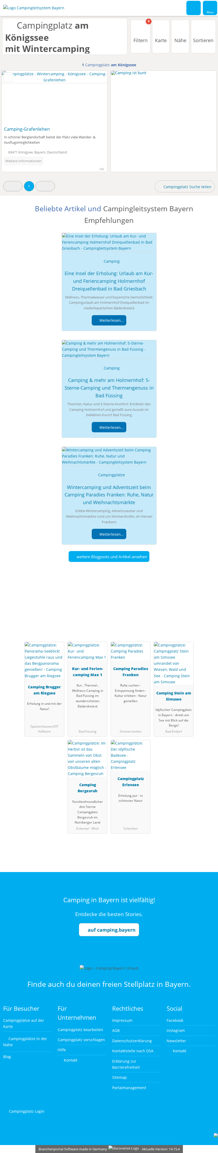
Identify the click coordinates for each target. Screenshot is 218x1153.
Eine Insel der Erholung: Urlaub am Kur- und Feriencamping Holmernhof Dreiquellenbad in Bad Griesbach (109, 281)
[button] (13, 186)
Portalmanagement (129, 1087)
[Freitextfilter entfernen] (193, 7)
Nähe (180, 40)
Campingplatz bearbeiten (80, 1029)
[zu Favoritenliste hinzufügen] (8, 77)
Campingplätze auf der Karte (23, 1023)
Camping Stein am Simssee (173, 696)
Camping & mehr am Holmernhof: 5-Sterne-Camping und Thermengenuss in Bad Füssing (109, 388)
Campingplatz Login (26, 1111)
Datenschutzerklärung (132, 1040)
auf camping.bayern (112, 930)
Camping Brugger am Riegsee (44, 690)
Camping (112, 261)
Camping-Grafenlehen (27, 129)
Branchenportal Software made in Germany (71, 1149)
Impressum (122, 1020)
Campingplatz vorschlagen (81, 1039)
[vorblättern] (94, 97)
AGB (116, 1030)
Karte (161, 40)
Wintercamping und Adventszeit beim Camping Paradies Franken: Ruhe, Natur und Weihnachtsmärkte (109, 495)
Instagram (176, 1030)
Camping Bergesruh (87, 787)
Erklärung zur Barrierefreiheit (126, 1064)
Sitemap (119, 1077)
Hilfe (62, 1049)
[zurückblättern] (15, 97)
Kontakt (70, 1060)
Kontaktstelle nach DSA (132, 1050)
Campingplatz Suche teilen (186, 186)
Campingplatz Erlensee (131, 781)
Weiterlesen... (111, 320)
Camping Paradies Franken (130, 671)
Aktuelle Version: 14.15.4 (161, 1149)
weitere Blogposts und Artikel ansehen (111, 556)
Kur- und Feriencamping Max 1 (87, 671)
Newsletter (176, 1040)
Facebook (175, 1020)
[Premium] (207, 610)
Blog (7, 1056)
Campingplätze (111, 474)
